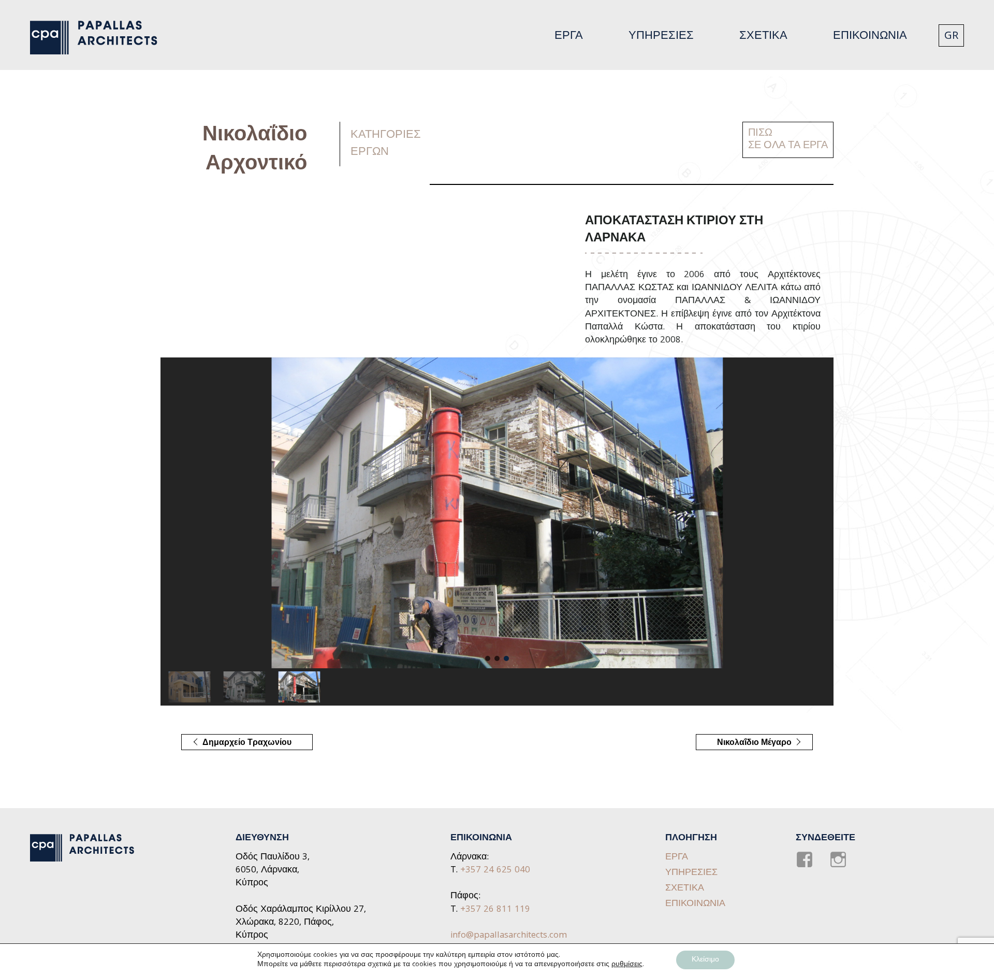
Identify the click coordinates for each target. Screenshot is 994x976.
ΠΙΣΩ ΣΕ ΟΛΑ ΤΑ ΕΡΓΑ (788, 139)
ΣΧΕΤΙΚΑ (763, 36)
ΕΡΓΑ (568, 36)
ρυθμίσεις (626, 964)
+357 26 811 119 (495, 909)
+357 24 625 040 (495, 870)
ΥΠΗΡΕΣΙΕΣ (661, 36)
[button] (487, 658)
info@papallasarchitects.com (508, 935)
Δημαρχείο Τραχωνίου (236, 743)
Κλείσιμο (705, 960)
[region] (497, 531)
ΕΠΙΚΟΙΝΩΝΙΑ (870, 36)
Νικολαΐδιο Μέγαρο (744, 743)
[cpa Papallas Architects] (99, 38)
